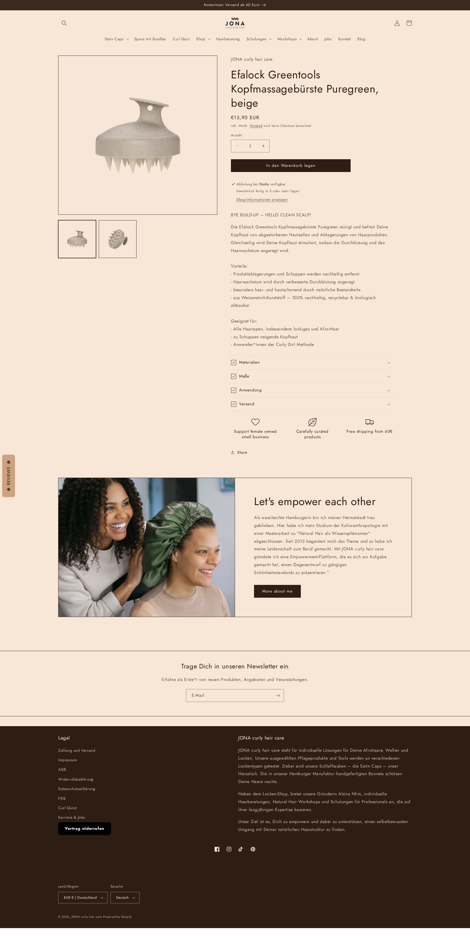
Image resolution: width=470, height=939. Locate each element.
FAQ (62, 798)
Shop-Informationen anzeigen (261, 199)
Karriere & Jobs (71, 817)
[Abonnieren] (278, 695)
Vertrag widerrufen (84, 828)
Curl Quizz (67, 808)
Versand (256, 125)
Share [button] (242, 452)
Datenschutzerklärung (76, 788)
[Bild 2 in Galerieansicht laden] (118, 239)
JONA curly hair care (87, 917)
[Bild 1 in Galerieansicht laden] (77, 239)
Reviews (8, 476)
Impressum (67, 760)
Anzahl (236, 135)
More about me (277, 591)
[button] (64, 23)
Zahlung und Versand (76, 750)
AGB (62, 769)
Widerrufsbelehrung (76, 779)
